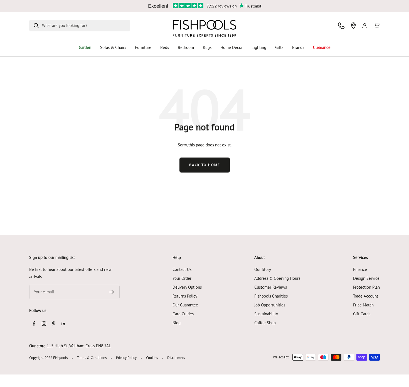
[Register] (111, 292)
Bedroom (186, 47)
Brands (298, 47)
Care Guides (183, 313)
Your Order (182, 278)
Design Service (366, 278)
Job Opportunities (269, 305)
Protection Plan (366, 287)
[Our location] (353, 26)
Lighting (259, 47)
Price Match (363, 305)
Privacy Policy (126, 357)
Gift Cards (361, 313)
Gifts (279, 47)
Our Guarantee (185, 305)
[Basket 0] (377, 25)
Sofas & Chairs (113, 47)
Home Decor (231, 47)
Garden (85, 47)
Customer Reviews (270, 287)
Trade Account (365, 296)
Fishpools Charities (271, 296)
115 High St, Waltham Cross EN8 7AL (79, 345)
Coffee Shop (265, 322)
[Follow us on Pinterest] (53, 323)
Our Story (262, 269)
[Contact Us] (341, 26)
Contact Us (182, 269)
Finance (360, 269)
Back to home (204, 165)
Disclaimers (176, 357)
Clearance (322, 47)
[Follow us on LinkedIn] (63, 323)
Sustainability (266, 313)
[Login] (364, 25)
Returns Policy (185, 296)
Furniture (143, 47)
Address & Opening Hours (277, 278)
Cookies (152, 357)
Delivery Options (187, 287)
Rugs (207, 47)
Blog (177, 322)
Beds (164, 47)
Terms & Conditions (92, 357)
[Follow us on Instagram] (44, 323)
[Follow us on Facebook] (34, 323)
